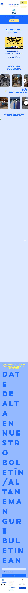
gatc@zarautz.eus (11, 583)
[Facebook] (4, 584)
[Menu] (2, 4)
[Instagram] (2, 584)
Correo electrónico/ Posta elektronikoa (10, 566)
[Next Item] (24, 81)
